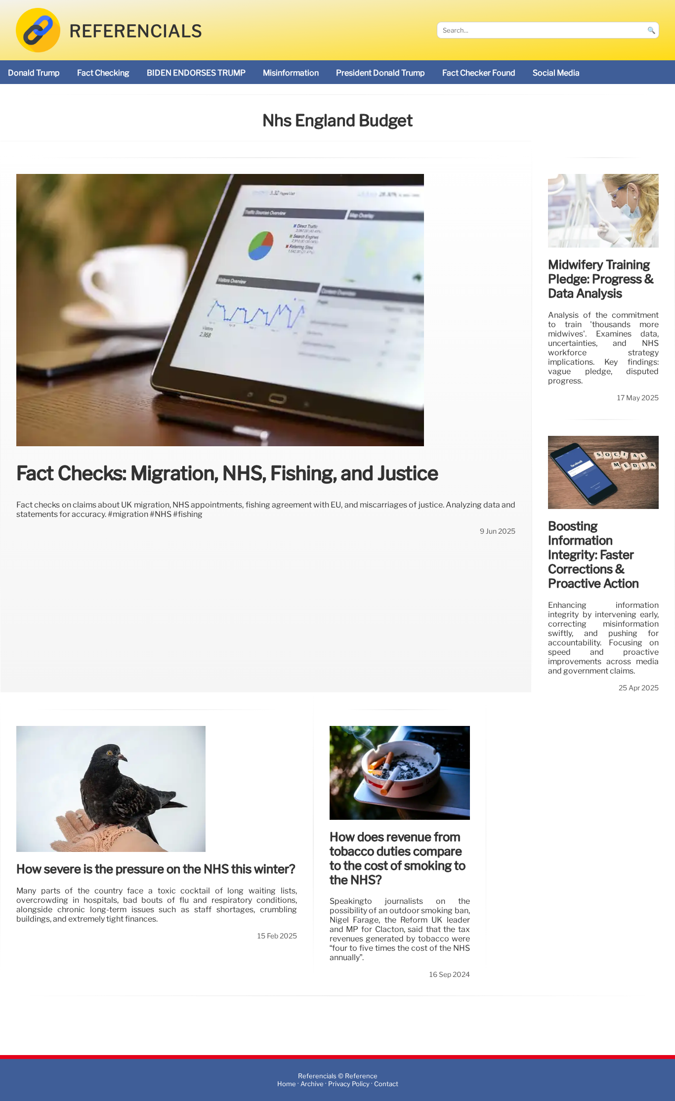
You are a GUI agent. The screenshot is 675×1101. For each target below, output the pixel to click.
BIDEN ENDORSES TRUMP (196, 73)
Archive (312, 1084)
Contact (386, 1084)
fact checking (103, 73)
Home (286, 1084)
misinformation (291, 73)
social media (556, 73)
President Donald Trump (380, 73)
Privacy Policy (349, 1084)
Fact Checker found (478, 73)
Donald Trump (34, 73)
